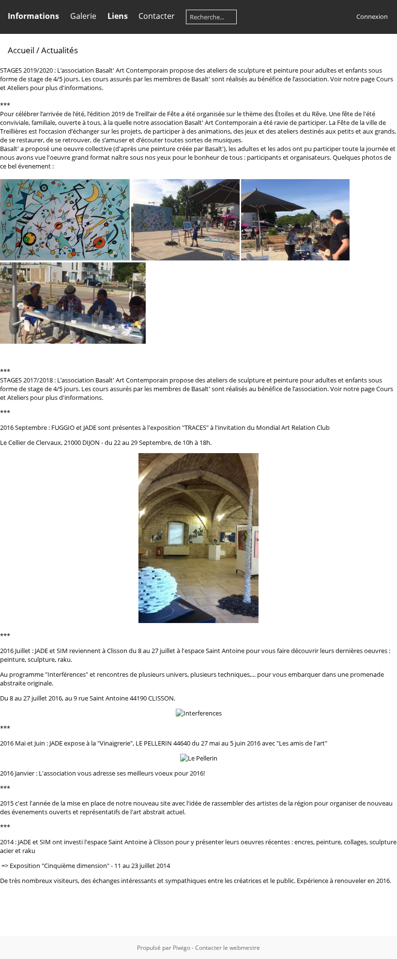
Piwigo (181, 948)
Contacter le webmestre (227, 948)
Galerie (83, 16)
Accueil (21, 50)
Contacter (156, 16)
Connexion (372, 16)
